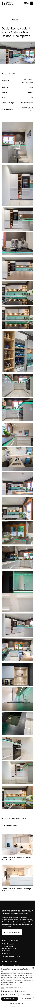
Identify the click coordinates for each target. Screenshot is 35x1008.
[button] (28, 3)
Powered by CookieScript (17, 1006)
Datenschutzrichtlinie (6, 984)
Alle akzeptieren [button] (9, 999)
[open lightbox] (17, 142)
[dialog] (17, 987)
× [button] (33, 968)
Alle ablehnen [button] (26, 999)
